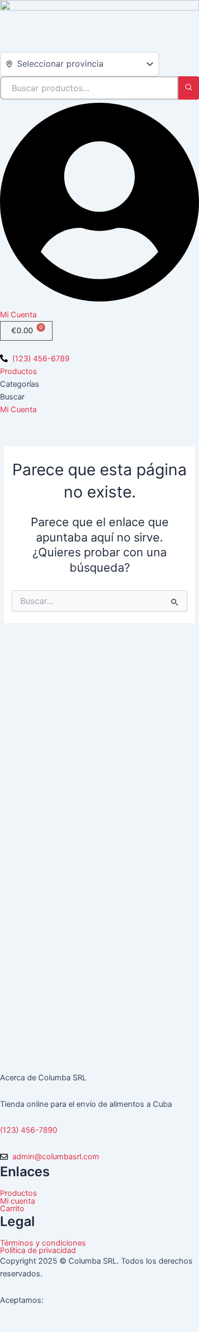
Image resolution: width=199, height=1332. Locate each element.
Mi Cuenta (18, 314)
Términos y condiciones (43, 1243)
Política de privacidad (38, 1251)
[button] (99, 346)
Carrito (12, 1209)
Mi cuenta (17, 1201)
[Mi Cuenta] (99, 302)
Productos (18, 371)
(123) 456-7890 (28, 1130)
